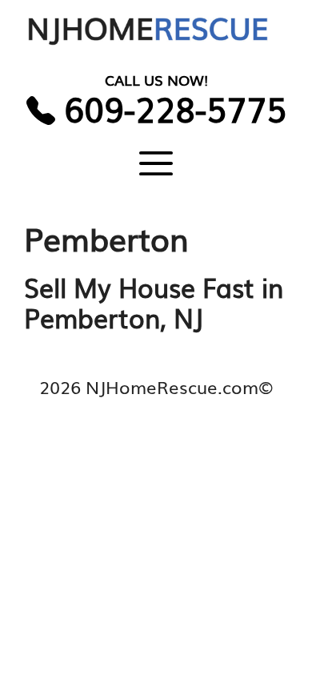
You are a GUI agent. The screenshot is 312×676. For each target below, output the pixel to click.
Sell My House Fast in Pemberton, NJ (153, 302)
